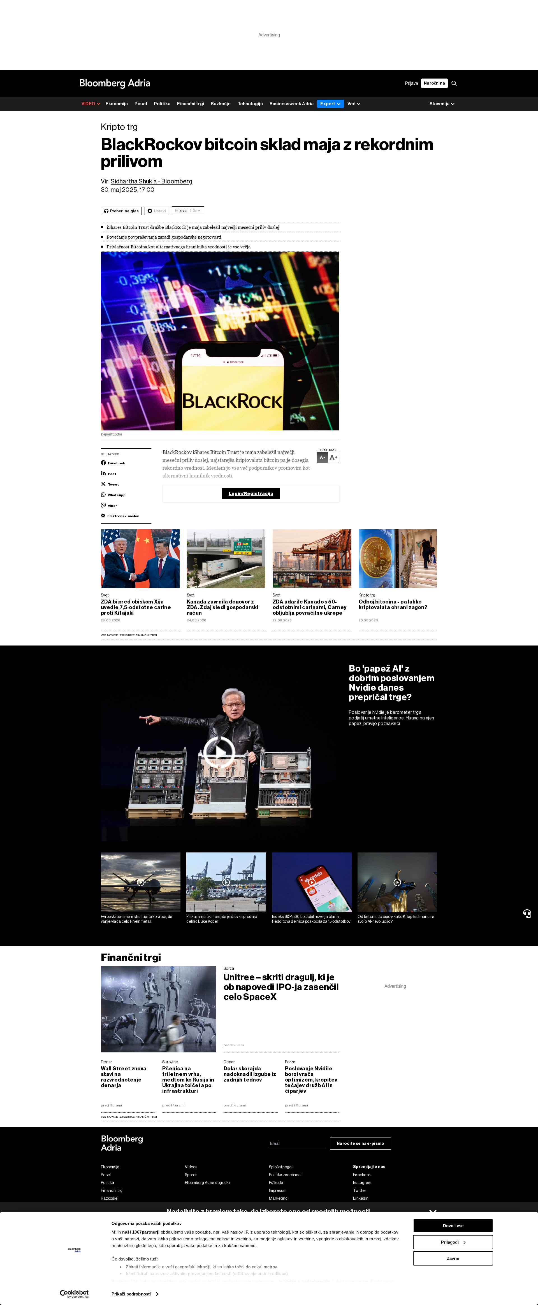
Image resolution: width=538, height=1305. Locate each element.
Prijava (411, 83)
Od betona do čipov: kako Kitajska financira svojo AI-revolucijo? (396, 919)
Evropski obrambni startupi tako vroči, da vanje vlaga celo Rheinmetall (136, 919)
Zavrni (453, 1258)
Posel (140, 103)
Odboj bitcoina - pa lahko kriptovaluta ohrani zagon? (393, 604)
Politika (162, 103)
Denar (106, 1062)
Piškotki (276, 1182)
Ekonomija (117, 103)
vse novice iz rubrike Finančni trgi (129, 1116)
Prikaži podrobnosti (131, 1294)
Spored (191, 1175)
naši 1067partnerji (140, 1232)
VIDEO (88, 103)
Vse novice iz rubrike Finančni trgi (129, 635)
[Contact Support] (528, 913)
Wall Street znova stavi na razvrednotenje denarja (124, 1077)
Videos (191, 1167)
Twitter (359, 1190)
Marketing (278, 1198)
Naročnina (434, 83)
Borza (229, 968)
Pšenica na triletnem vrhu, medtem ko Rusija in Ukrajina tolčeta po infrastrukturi (188, 1080)
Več (351, 103)
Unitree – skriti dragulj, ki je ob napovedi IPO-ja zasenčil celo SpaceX (281, 987)
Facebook (362, 1175)
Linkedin (360, 1198)
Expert (327, 103)
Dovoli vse (453, 1225)
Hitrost (181, 211)
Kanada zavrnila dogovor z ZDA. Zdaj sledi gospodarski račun (223, 607)
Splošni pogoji (281, 1167)
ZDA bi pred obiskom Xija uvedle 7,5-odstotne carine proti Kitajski (136, 607)
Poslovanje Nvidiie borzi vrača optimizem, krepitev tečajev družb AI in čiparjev (311, 1080)
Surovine (170, 1062)
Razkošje (221, 103)
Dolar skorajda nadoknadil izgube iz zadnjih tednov (250, 1074)
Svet (105, 595)
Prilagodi (450, 1242)
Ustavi (160, 211)
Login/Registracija (251, 493)
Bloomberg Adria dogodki (207, 1182)
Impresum (277, 1190)
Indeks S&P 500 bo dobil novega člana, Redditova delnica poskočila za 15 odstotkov (311, 919)
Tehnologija (250, 103)
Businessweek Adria (292, 103)
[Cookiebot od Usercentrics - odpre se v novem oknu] (74, 1294)
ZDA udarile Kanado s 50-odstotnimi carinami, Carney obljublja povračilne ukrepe (310, 607)
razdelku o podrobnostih (304, 1281)
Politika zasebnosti (286, 1175)
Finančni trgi (190, 103)
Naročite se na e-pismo (360, 1143)
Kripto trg (367, 595)
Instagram (362, 1182)
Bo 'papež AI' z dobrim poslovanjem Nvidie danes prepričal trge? (392, 683)
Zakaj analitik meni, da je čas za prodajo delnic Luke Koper (221, 919)
